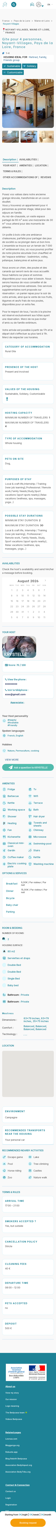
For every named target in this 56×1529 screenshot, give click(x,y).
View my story (12, 1393)
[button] (28, 1071)
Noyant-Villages (11, 23)
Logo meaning (12, 1406)
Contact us (10, 1491)
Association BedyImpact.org (18, 1465)
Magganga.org (12, 1445)
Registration (11, 1504)
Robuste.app (11, 1452)
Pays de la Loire (22, 20)
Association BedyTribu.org (17, 1472)
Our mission (11, 1399)
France (6, 20)
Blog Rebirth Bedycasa (16, 1458)
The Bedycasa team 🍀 (16, 1412)
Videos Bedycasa (13, 1419)
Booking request (28, 1522)
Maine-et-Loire (42, 20)
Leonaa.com (11, 1439)
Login (8, 1498)
